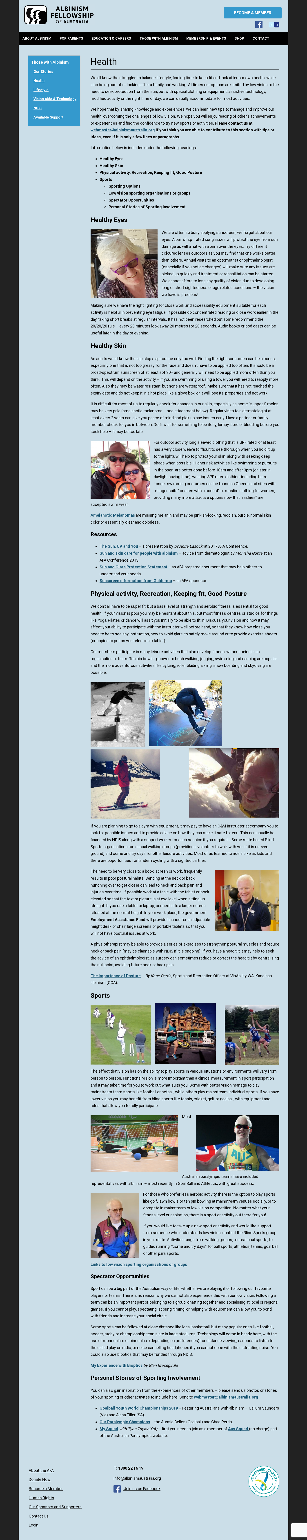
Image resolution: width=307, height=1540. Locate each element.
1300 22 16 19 (130, 1468)
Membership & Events (206, 38)
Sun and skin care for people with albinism (139, 553)
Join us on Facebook (141, 1488)
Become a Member (46, 1488)
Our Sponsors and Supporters (55, 1506)
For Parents (71, 38)
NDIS (37, 108)
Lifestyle (41, 90)
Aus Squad (238, 1428)
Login (33, 1525)
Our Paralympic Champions (125, 1421)
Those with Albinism (159, 38)
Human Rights (41, 1497)
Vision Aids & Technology (54, 99)
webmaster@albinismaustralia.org (123, 130)
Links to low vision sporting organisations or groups (139, 1264)
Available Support (48, 117)
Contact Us (39, 1516)
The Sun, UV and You (119, 546)
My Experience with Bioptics (116, 1365)
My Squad (109, 1428)
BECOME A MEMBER (252, 12)
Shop (239, 38)
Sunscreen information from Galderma (136, 580)
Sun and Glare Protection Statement (133, 567)
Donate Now (40, 1479)
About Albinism (36, 38)
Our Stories (43, 71)
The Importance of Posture (116, 975)
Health (38, 80)
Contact (261, 38)
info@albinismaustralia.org (137, 1478)
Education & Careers (111, 38)
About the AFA (41, 1470)
